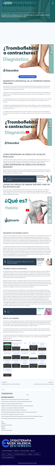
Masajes (3, 426)
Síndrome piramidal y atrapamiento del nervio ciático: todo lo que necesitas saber (19, 412)
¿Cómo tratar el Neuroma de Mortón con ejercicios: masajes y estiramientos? (18, 418)
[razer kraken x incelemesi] (27, 465)
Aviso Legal (16, 450)
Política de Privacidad (7, 450)
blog (5, 12)
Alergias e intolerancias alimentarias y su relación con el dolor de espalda (17, 405)
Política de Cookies (24, 450)
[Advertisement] (27, 34)
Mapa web (32, 450)
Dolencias (3, 423)
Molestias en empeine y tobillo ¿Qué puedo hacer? (12, 403)
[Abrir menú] (52, 3)
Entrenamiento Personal (6, 425)
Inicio (2, 12)
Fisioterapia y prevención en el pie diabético (10, 383)
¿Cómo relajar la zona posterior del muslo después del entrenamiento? (16, 401)
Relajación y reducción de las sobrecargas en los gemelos (13, 410)
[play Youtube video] (27, 132)
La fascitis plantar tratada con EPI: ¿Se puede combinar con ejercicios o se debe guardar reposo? (22, 416)
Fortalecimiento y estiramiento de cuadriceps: (44, 383)
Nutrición (3, 428)
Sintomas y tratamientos (6, 430)
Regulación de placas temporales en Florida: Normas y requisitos (15, 399)
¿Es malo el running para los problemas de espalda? (12, 407)
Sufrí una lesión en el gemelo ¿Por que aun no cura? (12, 414)
